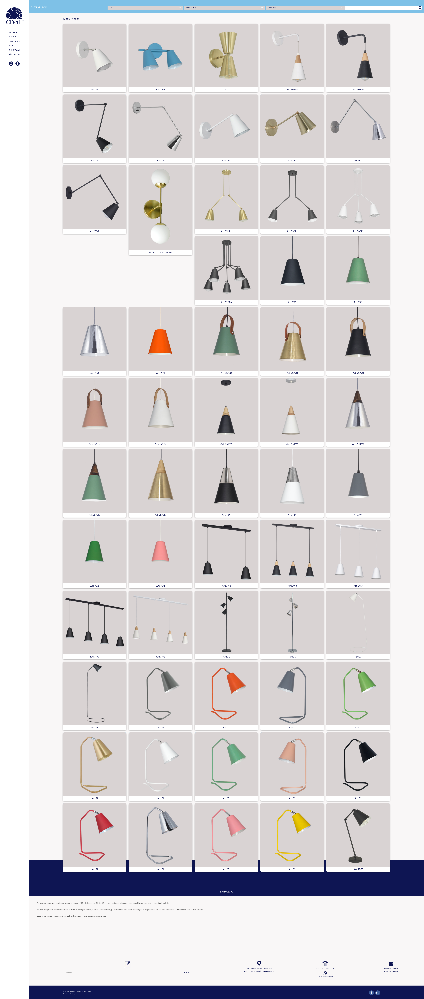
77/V (358, 835)
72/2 (160, 55)
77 (358, 622)
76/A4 (226, 268)
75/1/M (226, 410)
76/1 (226, 126)
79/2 (226, 551)
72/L (226, 55)
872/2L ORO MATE (160, 207)
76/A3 (358, 197)
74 (226, 622)
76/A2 (226, 197)
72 (94, 55)
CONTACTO (14, 46)
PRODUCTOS (14, 37)
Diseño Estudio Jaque (71, 994)
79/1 (358, 481)
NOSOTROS (14, 32)
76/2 (358, 126)
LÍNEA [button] (112, 8)
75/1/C (226, 339)
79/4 (94, 622)
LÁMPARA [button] (272, 8)
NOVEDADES (14, 41)
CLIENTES (15, 54)
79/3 (292, 551)
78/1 (226, 481)
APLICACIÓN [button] (191, 8)
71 (160, 693)
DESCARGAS (14, 50)
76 (94, 126)
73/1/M (292, 55)
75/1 (292, 268)
